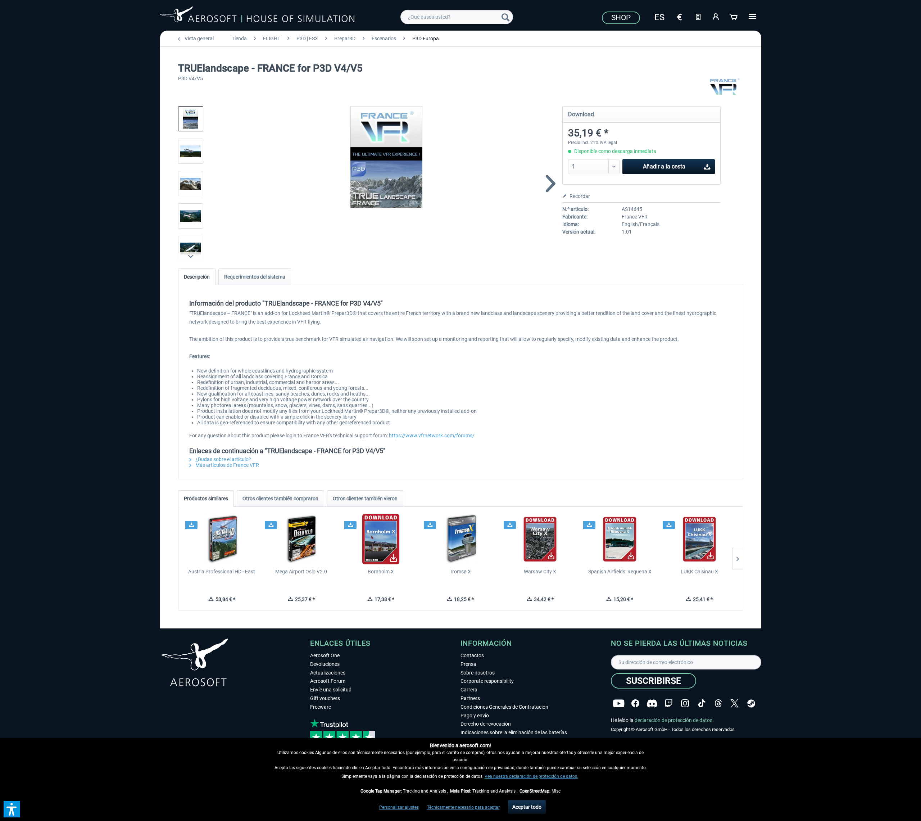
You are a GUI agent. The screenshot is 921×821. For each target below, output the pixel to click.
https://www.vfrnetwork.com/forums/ (432, 435)
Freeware (320, 707)
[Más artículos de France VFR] (724, 86)
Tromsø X (460, 571)
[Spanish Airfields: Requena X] (620, 539)
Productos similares (206, 498)
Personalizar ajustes (399, 807)
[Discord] (652, 703)
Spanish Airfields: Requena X (620, 571)
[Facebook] (635, 703)
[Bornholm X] (381, 539)
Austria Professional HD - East (221, 571)
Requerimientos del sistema (254, 277)
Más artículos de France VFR (226, 465)
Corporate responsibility (487, 681)
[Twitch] (668, 703)
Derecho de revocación (485, 724)
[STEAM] (751, 703)
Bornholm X (381, 571)
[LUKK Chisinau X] (699, 539)
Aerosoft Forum (327, 681)
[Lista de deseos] (698, 16)
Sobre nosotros (477, 673)
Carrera (468, 690)
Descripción (197, 277)
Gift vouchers (325, 698)
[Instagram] (685, 703)
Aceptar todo (526, 807)
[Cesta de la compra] (734, 16)
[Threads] (718, 703)
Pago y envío (474, 715)
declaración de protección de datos (673, 720)
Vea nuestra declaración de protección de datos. (531, 776)
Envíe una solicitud (330, 690)
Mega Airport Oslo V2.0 (301, 571)
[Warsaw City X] (540, 539)
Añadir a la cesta (664, 166)
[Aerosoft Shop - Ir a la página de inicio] (257, 15)
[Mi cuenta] (716, 16)
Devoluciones (325, 664)
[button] (12, 809)
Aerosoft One (325, 655)
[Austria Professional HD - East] (222, 539)
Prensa (468, 664)
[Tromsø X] (460, 539)
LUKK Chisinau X (699, 571)
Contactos (472, 655)
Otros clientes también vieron (365, 498)
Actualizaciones (327, 673)
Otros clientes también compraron (280, 498)
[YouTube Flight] (618, 703)
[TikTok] (701, 703)
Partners (470, 698)
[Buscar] (505, 17)
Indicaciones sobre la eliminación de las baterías (513, 732)
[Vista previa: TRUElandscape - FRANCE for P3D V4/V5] (190, 118)
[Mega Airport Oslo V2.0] (301, 539)
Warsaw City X (540, 571)
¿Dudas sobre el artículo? (222, 459)
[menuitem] (456, 17)
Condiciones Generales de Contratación (504, 707)
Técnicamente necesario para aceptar (463, 807)
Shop (621, 17)
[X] (735, 703)
